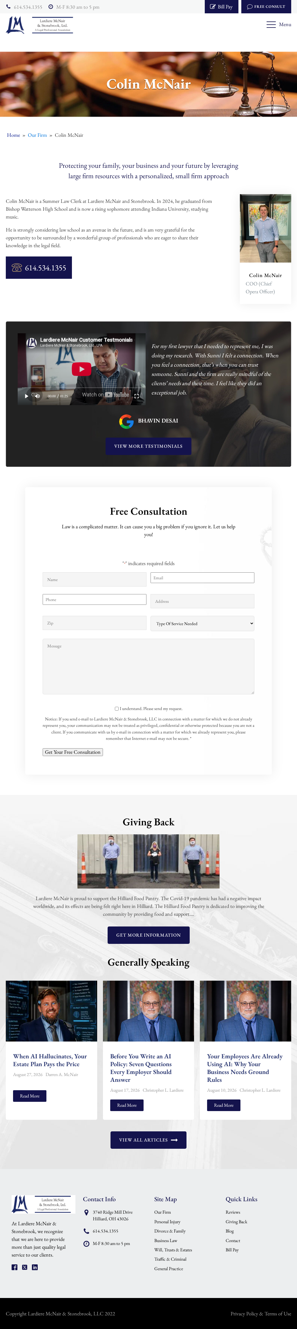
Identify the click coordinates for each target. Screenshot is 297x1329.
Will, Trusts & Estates (173, 1250)
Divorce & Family (170, 1231)
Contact (233, 1240)
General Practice (168, 1269)
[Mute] (37, 396)
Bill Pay (232, 1250)
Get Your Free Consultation (73, 752)
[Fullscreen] (137, 396)
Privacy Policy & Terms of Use (261, 1313)
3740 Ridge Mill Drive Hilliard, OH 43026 (113, 1215)
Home (13, 135)
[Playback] (27, 396)
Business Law (165, 1240)
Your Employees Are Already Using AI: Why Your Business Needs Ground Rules (244, 1068)
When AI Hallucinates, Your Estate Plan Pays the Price (50, 1060)
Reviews (233, 1212)
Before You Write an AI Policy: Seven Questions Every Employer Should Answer (141, 1068)
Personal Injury (167, 1222)
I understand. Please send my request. (151, 708)
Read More (29, 1096)
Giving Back (236, 1222)
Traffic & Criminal (170, 1259)
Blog (230, 1231)
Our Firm (37, 135)
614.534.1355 (28, 6)
